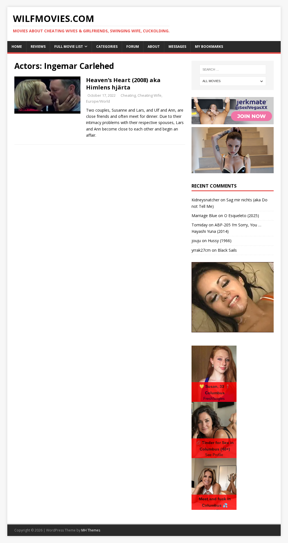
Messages (177, 46)
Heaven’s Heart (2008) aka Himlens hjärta (123, 83)
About (154, 46)
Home (17, 46)
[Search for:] (233, 69)
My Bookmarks (209, 46)
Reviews (38, 46)
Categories (107, 46)
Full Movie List (68, 46)
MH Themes (90, 530)
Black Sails (227, 250)
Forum (132, 46)
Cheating (128, 95)
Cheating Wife (149, 95)
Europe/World (98, 101)
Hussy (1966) (219, 240)
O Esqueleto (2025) (241, 215)
